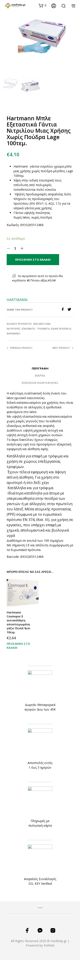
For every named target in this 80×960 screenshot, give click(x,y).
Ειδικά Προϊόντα (61, 328)
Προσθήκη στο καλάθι (18, 645)
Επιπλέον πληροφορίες (40, 383)
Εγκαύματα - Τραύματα (36, 328)
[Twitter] (70, 309)
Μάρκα (40, 375)
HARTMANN (17, 299)
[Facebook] (64, 309)
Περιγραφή (40, 368)
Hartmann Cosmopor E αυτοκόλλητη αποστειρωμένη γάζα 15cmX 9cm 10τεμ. (18, 622)
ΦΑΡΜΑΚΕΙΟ (13, 333)
